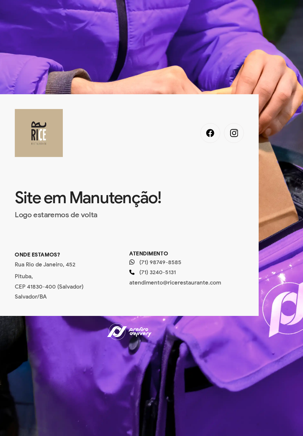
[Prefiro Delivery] (129, 332)
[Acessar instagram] (234, 133)
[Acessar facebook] (210, 133)
